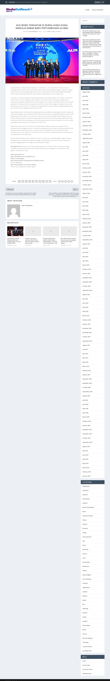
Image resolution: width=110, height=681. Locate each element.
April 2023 (85, 261)
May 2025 (85, 155)
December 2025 (87, 126)
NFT (83, 604)
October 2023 (86, 235)
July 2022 (85, 299)
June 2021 (85, 353)
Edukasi (84, 524)
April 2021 (85, 362)
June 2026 (85, 100)
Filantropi (85, 549)
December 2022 (87, 278)
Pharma (84, 613)
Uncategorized (97, 10)
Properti (84, 621)
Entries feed (86, 665)
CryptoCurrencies (87, 516)
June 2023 (85, 252)
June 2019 (85, 455)
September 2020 (87, 391)
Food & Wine (86, 562)
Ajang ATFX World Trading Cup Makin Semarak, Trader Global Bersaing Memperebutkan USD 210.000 (91, 63)
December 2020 (87, 379)
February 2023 (86, 269)
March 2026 (85, 113)
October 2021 (86, 337)
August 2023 (86, 244)
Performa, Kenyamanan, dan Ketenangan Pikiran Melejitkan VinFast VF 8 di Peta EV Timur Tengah (91, 33)
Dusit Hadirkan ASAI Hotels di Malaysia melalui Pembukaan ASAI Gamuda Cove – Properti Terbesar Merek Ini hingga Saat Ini (91, 73)
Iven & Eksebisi (86, 579)
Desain (84, 520)
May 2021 (85, 358)
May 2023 (85, 256)
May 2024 (85, 206)
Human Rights (86, 575)
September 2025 (87, 138)
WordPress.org (86, 673)
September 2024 (87, 189)
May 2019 (85, 459)
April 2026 (85, 109)
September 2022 (87, 290)
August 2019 (86, 446)
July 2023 (85, 248)
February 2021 (86, 370)
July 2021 (85, 349)
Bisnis (49, 31)
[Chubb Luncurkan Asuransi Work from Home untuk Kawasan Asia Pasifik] (33, 231)
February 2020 (86, 421)
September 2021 (87, 341)
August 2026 (86, 92)
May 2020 (85, 408)
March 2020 (85, 417)
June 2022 (85, 303)
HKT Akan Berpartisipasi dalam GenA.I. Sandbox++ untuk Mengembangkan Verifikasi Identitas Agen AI (91, 54)
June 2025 (85, 151)
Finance (84, 554)
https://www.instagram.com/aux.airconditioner (23, 164)
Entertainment (87, 537)
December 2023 (87, 227)
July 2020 (85, 400)
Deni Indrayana (33, 31)
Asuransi (85, 494)
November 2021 (87, 332)
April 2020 (85, 413)
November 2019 (87, 434)
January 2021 (86, 375)
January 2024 (86, 223)
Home (87, 10)
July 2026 (85, 96)
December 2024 (87, 176)
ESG (83, 541)
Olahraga (85, 608)
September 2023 (87, 240)
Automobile (86, 499)
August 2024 (86, 193)
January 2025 (86, 172)
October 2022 (86, 286)
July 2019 (85, 451)
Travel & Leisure (87, 646)
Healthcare (85, 566)
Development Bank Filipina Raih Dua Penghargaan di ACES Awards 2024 (14, 241)
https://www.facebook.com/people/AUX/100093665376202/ (27, 160)
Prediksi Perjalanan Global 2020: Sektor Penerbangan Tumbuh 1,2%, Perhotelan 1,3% (50, 241)
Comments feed (87, 669)
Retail (84, 629)
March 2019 (85, 467)
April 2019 (85, 463)
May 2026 (85, 104)
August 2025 (86, 142)
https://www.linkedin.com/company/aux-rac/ (23, 156)
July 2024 (85, 197)
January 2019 (86, 476)
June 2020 (85, 404)
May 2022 (85, 307)
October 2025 (86, 134)
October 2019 (86, 438)
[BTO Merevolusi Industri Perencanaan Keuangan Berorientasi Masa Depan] (69, 231)
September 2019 (87, 442)
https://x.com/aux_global (17, 158)
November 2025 (87, 130)
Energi (84, 532)
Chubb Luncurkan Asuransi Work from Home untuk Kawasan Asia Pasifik (32, 241)
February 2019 (86, 472)
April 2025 (85, 159)
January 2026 (86, 121)
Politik (84, 617)
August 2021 (86, 345)
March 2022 (85, 315)
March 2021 (85, 366)
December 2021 (87, 328)
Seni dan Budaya (87, 638)
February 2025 (86, 168)
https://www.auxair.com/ (17, 154)
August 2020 (86, 396)
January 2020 (86, 425)
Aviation (84, 503)
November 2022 (87, 282)
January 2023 (86, 273)
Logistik (84, 591)
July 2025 (85, 147)
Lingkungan (86, 587)
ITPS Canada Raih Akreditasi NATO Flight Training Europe (32, 2)
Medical (84, 596)
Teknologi (85, 642)
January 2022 (86, 324)
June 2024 (85, 202)
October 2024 (86, 185)
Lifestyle (85, 583)
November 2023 (87, 231)
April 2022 (85, 311)
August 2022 (86, 294)
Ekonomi (85, 528)
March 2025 (85, 164)
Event (84, 545)
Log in (84, 661)
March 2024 (85, 214)
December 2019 (87, 429)
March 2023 (85, 265)
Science (84, 634)
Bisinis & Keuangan (88, 507)
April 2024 (85, 210)
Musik (84, 600)
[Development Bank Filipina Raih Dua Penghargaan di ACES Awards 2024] (15, 231)
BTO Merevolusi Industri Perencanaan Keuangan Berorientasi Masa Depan (68, 241)
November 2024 (87, 180)
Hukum (84, 570)
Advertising (85, 486)
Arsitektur (85, 490)
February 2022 (86, 320)
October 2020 (86, 387)
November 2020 (87, 383)
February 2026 (86, 117)
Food (83, 558)
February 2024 (86, 218)
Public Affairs (86, 625)
